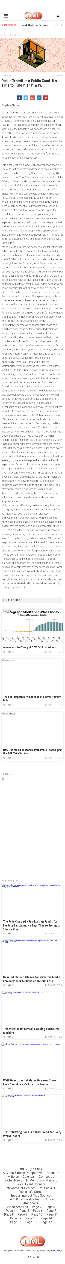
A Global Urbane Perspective (23, 1173)
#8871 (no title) (31, 1169)
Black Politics (11, 34)
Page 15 (15, 1222)
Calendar (29, 1176)
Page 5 (24, 1211)
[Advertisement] (32, 839)
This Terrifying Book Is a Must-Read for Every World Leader (32, 1134)
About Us (53, 1173)
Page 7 (51, 1211)
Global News (13, 1180)
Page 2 (36, 1207)
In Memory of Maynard (41, 1180)
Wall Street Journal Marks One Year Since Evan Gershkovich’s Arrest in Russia (29, 1082)
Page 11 (52, 1214)
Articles (13, 1176)
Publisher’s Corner (31, 1192)
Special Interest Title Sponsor (31, 1195)
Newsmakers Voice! (21, 1188)
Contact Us (46, 1176)
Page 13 (31, 1218)
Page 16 (31, 1222)
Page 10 (37, 1214)
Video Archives (17, 1207)
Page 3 (50, 1207)
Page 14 (46, 1218)
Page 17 (46, 1222)
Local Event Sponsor (31, 1184)
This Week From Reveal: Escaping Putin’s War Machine (32, 1031)
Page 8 (9, 1214)
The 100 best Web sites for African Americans (31, 1201)
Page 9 (22, 1214)
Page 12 (15, 1218)
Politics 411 (47, 1188)
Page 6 (38, 1211)
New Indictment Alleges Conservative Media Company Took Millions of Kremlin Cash (31, 979)
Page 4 (10, 1211)
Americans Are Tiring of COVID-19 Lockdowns (30, 647)
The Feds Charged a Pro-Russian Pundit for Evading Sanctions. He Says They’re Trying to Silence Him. (31, 925)
